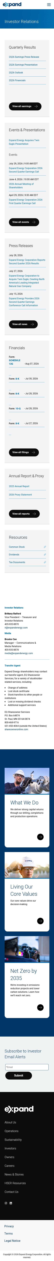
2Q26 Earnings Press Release (24, 56)
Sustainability (13, 1140)
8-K (17, 378)
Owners (9, 1157)
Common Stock (17, 546)
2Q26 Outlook (16, 72)
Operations (11, 1131)
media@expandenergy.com (19, 653)
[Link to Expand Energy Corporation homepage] (12, 4)
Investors (10, 1148)
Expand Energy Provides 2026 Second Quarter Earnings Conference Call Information (24, 302)
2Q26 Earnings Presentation (23, 64)
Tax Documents (17, 562)
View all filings (20, 452)
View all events (20, 222)
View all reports (21, 514)
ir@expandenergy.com (16, 627)
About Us (10, 1122)
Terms (8, 1233)
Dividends (14, 554)
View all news (19, 324)
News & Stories (14, 1174)
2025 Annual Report (19, 486)
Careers (9, 1166)
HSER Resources (15, 1183)
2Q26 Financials (17, 80)
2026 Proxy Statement (20, 494)
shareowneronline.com (16, 729)
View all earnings (21, 106)
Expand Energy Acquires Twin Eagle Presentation (24, 142)
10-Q (18, 408)
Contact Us (11, 1192)
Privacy (9, 1226)
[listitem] (6, 1203)
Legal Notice (12, 1241)
